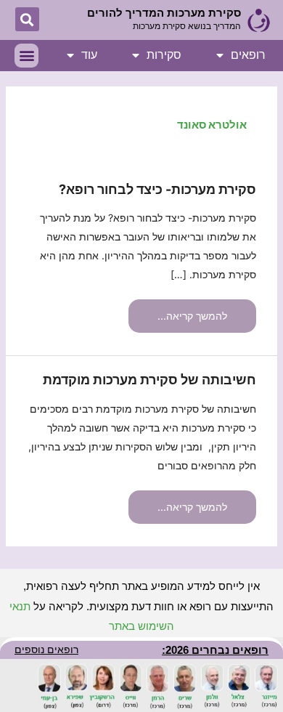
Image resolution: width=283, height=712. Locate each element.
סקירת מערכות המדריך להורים (164, 13)
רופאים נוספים (46, 649)
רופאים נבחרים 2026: (215, 650)
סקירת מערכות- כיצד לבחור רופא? (157, 189)
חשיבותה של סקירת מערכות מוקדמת (149, 379)
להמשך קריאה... (192, 310)
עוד (89, 55)
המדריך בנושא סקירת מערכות (187, 26)
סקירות (164, 55)
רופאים (248, 55)
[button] (27, 19)
